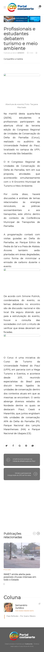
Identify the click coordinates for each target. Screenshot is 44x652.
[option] (22, 563)
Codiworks (28, 644)
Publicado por (9, 53)
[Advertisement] (22, 505)
